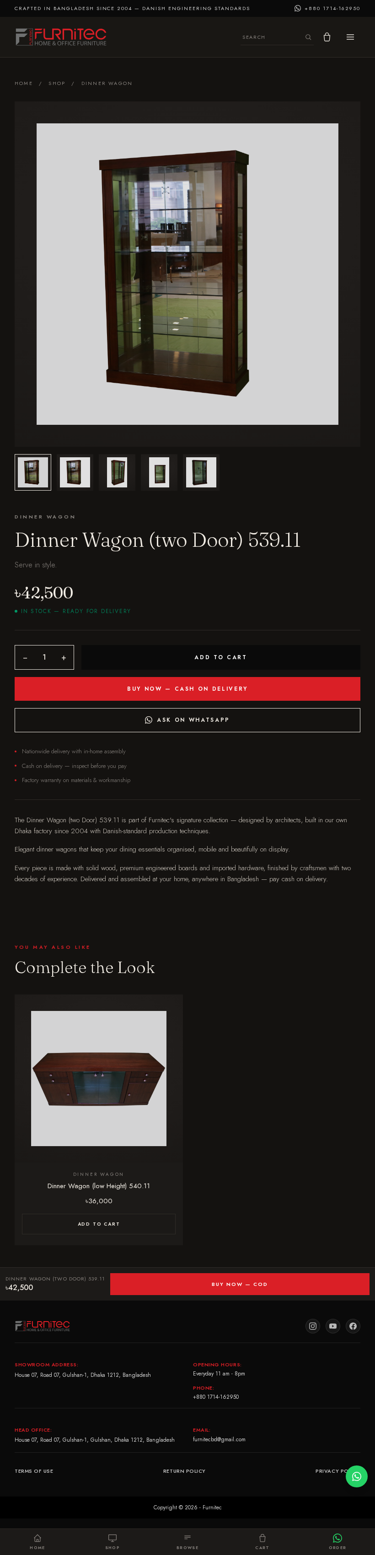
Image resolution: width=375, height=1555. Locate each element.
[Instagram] (312, 1326)
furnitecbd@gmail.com (219, 1439)
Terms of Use (34, 1471)
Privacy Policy (338, 1471)
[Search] (308, 37)
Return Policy (184, 1471)
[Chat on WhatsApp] (357, 1476)
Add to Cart (220, 657)
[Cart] (327, 37)
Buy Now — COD (240, 1284)
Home (24, 83)
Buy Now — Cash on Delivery (187, 689)
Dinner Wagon (107, 83)
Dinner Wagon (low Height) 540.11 (99, 1186)
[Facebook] (353, 1326)
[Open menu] (350, 37)
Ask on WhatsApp (193, 720)
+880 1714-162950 (216, 1397)
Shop (56, 83)
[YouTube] (333, 1326)
